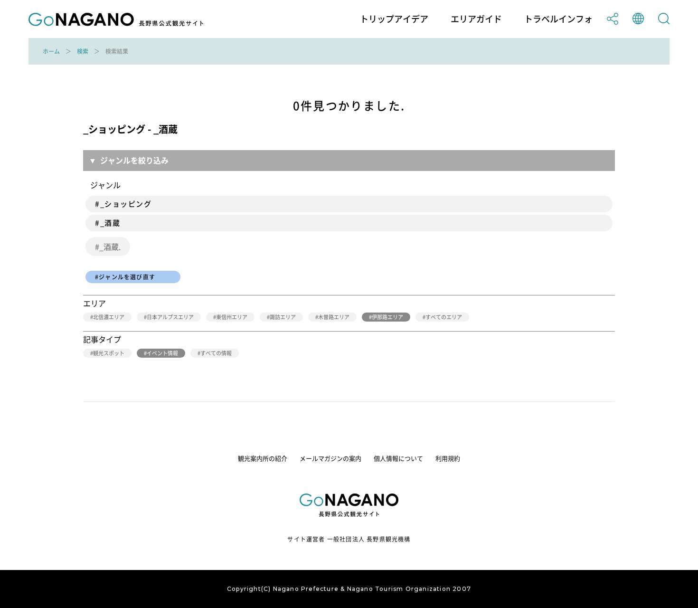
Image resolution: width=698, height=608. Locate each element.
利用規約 (447, 458)
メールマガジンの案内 (330, 458)
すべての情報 (216, 353)
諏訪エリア (283, 317)
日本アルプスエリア (170, 317)
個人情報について (398, 458)
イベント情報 (162, 353)
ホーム (51, 51)
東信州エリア (231, 317)
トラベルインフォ (558, 19)
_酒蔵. (110, 246)
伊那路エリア (387, 317)
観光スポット (108, 353)
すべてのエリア (443, 317)
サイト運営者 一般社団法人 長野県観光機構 (348, 539)
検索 (82, 51)
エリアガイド (476, 19)
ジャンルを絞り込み (134, 160)
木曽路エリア (333, 317)
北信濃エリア (108, 317)
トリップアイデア (394, 19)
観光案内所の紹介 (262, 458)
